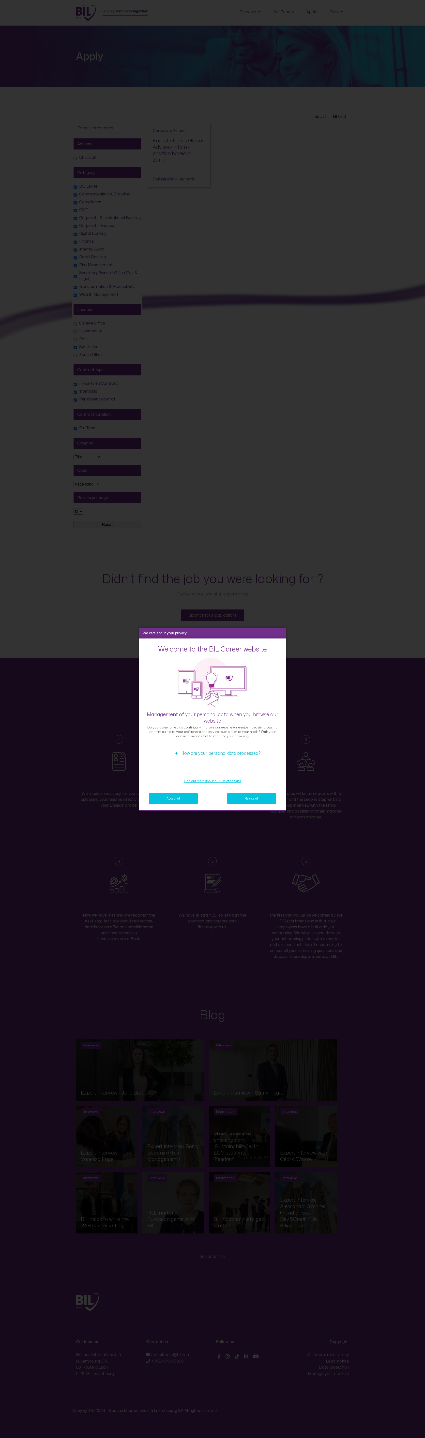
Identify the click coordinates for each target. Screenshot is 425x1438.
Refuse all (251, 798)
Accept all (174, 798)
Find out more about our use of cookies (212, 781)
